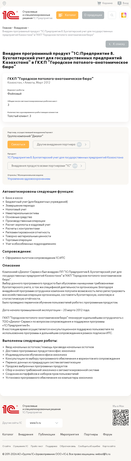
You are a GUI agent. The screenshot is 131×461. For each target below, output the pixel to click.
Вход (126, 3)
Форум (107, 434)
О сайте (6, 446)
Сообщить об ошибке (89, 446)
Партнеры (91, 434)
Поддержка (51, 446)
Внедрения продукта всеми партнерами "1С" (44, 165)
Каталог (7, 434)
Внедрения (20, 28)
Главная (7, 28)
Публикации (46, 434)
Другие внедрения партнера (59, 144)
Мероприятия (69, 434)
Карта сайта (109, 446)
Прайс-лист (37, 446)
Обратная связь (68, 446)
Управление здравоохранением (29, 179)
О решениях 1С (20, 446)
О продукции (93, 15)
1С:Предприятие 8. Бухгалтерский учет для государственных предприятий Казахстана (65, 157)
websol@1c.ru (102, 454)
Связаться (18, 144)
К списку (119, 44)
